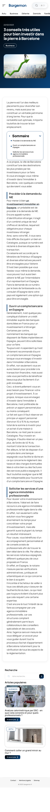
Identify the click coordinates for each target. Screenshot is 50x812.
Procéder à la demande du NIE (24, 140)
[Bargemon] (17, 5)
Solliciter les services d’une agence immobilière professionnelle (23, 154)
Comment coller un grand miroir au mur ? (23, 751)
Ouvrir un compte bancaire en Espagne (24, 146)
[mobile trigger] (4, 5)
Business (10, 45)
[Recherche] (36, 5)
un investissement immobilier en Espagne (23, 204)
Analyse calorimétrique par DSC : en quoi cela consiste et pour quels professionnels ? (23, 713)
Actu (11, 729)
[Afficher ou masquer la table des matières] (35, 135)
